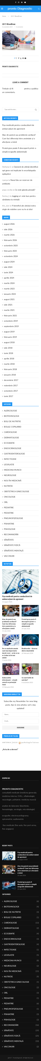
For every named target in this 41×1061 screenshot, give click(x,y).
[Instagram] (18, 2)
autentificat (19, 89)
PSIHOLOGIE (9, 529)
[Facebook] (15, 2)
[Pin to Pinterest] (23, 58)
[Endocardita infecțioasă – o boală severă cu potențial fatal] (10, 669)
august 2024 (9, 262)
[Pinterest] (21, 2)
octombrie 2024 (11, 256)
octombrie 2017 (11, 391)
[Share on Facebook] (18, 58)
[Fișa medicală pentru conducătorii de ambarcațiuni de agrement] (20, 581)
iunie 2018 (8, 353)
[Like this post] (16, 58)
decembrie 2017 (11, 380)
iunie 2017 (8, 396)
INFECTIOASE (10, 459)
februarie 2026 (10, 240)
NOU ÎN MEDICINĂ (12, 481)
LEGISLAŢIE (9, 465)
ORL (6, 502)
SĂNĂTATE (9, 540)
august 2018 (9, 343)
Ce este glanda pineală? (25, 190)
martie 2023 (9, 289)
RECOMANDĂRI (11, 535)
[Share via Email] (25, 58)
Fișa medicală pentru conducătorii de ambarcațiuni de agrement (17, 597)
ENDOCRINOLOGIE (12, 448)
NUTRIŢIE (8, 486)
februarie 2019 (10, 337)
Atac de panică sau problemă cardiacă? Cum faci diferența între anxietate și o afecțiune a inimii (19, 138)
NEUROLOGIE (10, 475)
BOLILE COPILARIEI (12, 427)
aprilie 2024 (9, 278)
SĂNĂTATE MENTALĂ (13, 551)
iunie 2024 (8, 273)
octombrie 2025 (11, 246)
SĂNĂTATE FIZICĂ (12, 545)
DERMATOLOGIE (11, 438)
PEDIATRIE (9, 508)
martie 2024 (9, 283)
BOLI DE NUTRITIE (12, 422)
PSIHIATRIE (9, 524)
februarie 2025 (10, 251)
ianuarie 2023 (10, 294)
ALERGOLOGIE (10, 411)
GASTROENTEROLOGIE (14, 454)
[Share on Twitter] (21, 58)
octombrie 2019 (11, 321)
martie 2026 (9, 235)
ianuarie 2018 (10, 375)
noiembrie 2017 (11, 386)
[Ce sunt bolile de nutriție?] (30, 669)
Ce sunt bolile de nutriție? (27, 679)
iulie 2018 (8, 348)
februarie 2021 (10, 316)
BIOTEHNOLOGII (11, 416)
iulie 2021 (8, 305)
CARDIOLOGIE (10, 432)
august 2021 (9, 300)
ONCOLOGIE (9, 497)
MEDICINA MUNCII (12, 470)
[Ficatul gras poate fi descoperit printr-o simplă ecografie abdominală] (30, 610)
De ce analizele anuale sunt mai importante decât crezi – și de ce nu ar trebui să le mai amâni (10, 653)
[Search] (39, 9)
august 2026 (9, 224)
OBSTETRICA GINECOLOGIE (16, 492)
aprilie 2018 (9, 359)
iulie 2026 (8, 230)
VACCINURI (9, 556)
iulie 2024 (8, 267)
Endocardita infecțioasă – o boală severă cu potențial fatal (9, 681)
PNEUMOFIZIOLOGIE (13, 518)
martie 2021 (9, 310)
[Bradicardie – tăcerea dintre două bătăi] (30, 640)
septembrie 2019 (11, 326)
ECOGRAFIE (9, 443)
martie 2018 (9, 364)
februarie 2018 (10, 369)
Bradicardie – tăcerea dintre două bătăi (29, 650)
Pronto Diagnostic (10, 67)
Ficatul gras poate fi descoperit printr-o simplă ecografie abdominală (29, 622)
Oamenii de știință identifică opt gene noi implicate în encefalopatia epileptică (20, 170)
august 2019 (9, 332)
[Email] (25, 2)
